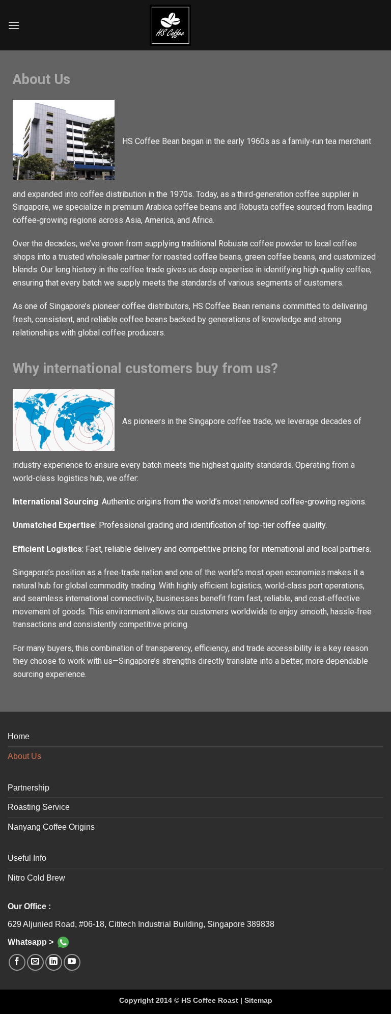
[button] (14, 25)
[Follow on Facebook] (17, 962)
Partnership (28, 787)
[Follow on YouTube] (72, 962)
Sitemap (258, 1000)
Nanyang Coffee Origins (51, 827)
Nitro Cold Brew (36, 878)
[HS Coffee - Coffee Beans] (195, 25)
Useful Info (27, 858)
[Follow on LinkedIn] (53, 962)
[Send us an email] (35, 962)
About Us (24, 756)
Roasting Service (39, 807)
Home (19, 736)
